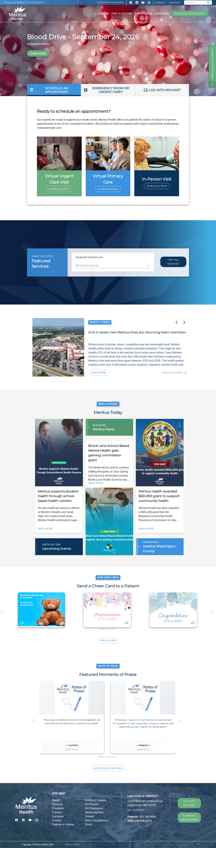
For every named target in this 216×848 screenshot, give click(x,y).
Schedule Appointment (190, 13)
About (55, 800)
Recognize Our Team (108, 768)
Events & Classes (95, 800)
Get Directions (135, 810)
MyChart (174, 2)
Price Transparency (96, 820)
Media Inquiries (94, 812)
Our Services (143, 13)
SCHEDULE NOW (59, 189)
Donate (160, 2)
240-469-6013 (143, 820)
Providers (58, 808)
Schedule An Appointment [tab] (56, 90)
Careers (103, 13)
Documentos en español (110, 2)
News (88, 824)
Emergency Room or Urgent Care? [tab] (110, 90)
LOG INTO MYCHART (189, 803)
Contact (56, 820)
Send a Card (108, 640)
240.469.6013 (38, 2)
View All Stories (172, 372)
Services (57, 804)
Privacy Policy (72, 844)
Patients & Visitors (63, 824)
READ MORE (45, 528)
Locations (162, 13)
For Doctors (92, 804)
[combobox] (110, 265)
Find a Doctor (121, 13)
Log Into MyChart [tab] (164, 90)
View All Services (173, 261)
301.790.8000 (19, 2)
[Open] (148, 265)
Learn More (38, 53)
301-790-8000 (147, 816)
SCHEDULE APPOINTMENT (189, 817)
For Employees (94, 808)
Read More (98, 372)
